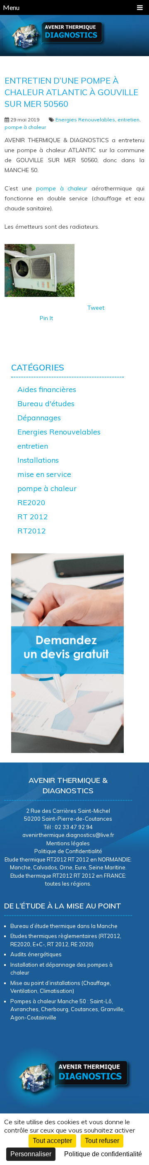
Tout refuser (102, 1140)
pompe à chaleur (25, 127)
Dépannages (39, 417)
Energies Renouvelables (85, 119)
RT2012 (31, 531)
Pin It (46, 318)
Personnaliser (30, 1154)
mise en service (44, 474)
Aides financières (46, 389)
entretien (128, 119)
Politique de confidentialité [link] (103, 1154)
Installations (38, 460)
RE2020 (31, 502)
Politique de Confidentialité (68, 851)
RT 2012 (32, 516)
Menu (11, 7)
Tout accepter (52, 1140)
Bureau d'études (45, 403)
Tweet (95, 307)
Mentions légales (68, 843)
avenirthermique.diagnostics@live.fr (68, 835)
